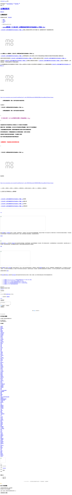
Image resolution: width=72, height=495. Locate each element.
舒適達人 (7, 274)
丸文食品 (9, 267)
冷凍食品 (1, 355)
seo (0, 444)
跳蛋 (1, 437)
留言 (9, 294)
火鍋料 (1, 353)
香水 (1, 449)
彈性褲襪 (1, 426)
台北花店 (1, 408)
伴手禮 (1, 347)
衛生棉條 (1, 441)
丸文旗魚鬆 (2, 428)
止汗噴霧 (1, 339)
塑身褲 (1, 454)
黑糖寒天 (1, 397)
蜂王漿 (1, 378)
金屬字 (1, 412)
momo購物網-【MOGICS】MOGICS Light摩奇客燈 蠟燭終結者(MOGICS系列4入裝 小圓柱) (17, 279)
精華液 (1, 447)
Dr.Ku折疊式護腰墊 (3, 390)
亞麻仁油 (1, 377)
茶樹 (1, 448)
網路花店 (1, 405)
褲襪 (1, 425)
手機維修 (1, 439)
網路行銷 (1, 443)
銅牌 (1, 411)
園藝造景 (1, 386)
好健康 (1, 375)
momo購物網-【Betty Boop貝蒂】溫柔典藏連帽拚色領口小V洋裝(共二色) (14, 281)
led (0, 415)
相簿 (3, 19)
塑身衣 (1, 235)
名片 (3, 22)
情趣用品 (1, 438)
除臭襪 (3, 232)
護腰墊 (1, 394)
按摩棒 (1, 436)
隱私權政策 (42, 481)
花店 (1, 404)
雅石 (1, 388)
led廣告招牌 (2, 413)
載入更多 (2, 300)
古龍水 (1, 450)
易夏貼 (1, 423)
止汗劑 (1, 338)
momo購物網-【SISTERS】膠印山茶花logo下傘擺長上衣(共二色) (13, 280)
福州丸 (1, 354)
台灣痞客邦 (4, 9)
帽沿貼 (1, 327)
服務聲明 (46, 481)
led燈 (1, 414)
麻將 (1, 429)
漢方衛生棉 (14, 274)
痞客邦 (7, 294)
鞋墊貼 (1, 340)
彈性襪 (1, 424)
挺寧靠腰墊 (2, 391)
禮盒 (7, 270)
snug (1, 212)
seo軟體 (1, 401)
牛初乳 (1, 379)
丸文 (5, 267)
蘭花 (1, 389)
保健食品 (1, 376)
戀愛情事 (8, 296)
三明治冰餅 (2, 332)
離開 (6, 492)
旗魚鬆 (41, 267)
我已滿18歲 (3, 492)
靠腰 (1, 392)
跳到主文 (2, 11)
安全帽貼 (1, 366)
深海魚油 (1, 380)
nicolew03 (2, 288)
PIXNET (27, 481)
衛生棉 (3, 274)
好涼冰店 (1, 333)
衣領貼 (1, 326)
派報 (1, 409)
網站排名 (1, 402)
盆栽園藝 (1, 387)
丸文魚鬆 (1, 427)
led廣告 (1, 416)
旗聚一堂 (1, 342)
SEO (1, 403)
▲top (1, 298)
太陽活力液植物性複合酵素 (4, 396)
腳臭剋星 (8, 232)
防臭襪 (1, 331)
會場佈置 (1, 407)
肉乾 (1, 349)
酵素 (1, 381)
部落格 (4, 21)
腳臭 (1, 329)
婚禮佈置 (1, 406)
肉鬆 (1, 345)
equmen (7, 243)
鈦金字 (1, 417)
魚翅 (1, 356)
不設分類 (9, 17)
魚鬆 (1, 246)
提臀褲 (1, 456)
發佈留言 (2, 306)
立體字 (1, 410)
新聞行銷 (1, 445)
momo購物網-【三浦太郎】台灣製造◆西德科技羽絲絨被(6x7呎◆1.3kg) (24, 27)
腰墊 (1, 393)
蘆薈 (1, 446)
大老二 (1, 430)
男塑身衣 (13, 243)
